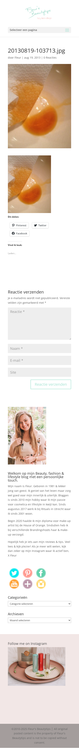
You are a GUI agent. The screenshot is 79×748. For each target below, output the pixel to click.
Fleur (18, 57)
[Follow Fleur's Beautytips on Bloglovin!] (27, 588)
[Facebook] (41, 577)
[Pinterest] (27, 577)
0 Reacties (50, 57)
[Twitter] (14, 577)
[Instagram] (41, 588)
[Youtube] (14, 588)
